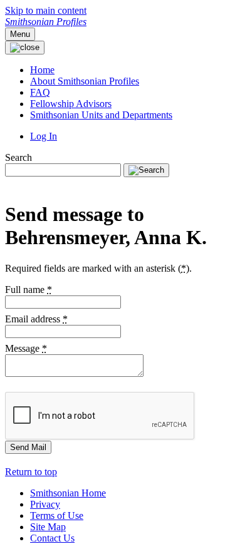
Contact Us (52, 538)
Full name (28, 289)
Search (18, 157)
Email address (36, 319)
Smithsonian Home (68, 493)
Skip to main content (45, 10)
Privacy (45, 504)
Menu (20, 34)
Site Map (48, 526)
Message (26, 348)
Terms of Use (56, 515)
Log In (43, 136)
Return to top (31, 471)
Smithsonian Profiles (45, 21)
